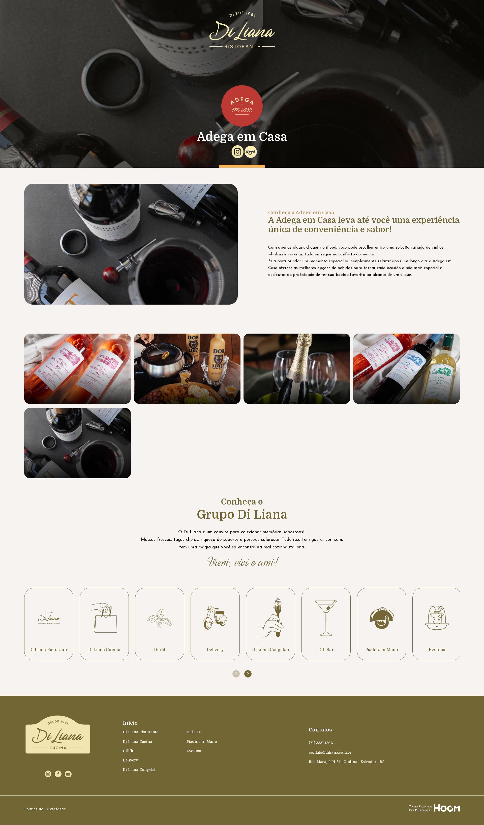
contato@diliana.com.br (330, 752)
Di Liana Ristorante (140, 732)
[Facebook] (58, 774)
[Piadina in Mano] (381, 624)
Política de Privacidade (45, 809)
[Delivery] (215, 624)
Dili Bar (194, 732)
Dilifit (128, 751)
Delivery (130, 760)
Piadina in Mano (202, 742)
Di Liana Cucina (137, 742)
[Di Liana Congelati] (270, 624)
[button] (248, 673)
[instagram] (48, 774)
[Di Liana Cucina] (104, 624)
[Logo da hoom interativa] (434, 809)
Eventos (194, 751)
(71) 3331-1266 (321, 743)
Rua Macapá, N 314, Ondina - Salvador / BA (347, 762)
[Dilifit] (159, 624)
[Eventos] (437, 624)
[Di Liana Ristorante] (48, 624)
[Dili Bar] (326, 624)
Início (130, 723)
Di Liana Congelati (140, 770)
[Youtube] (68, 774)
